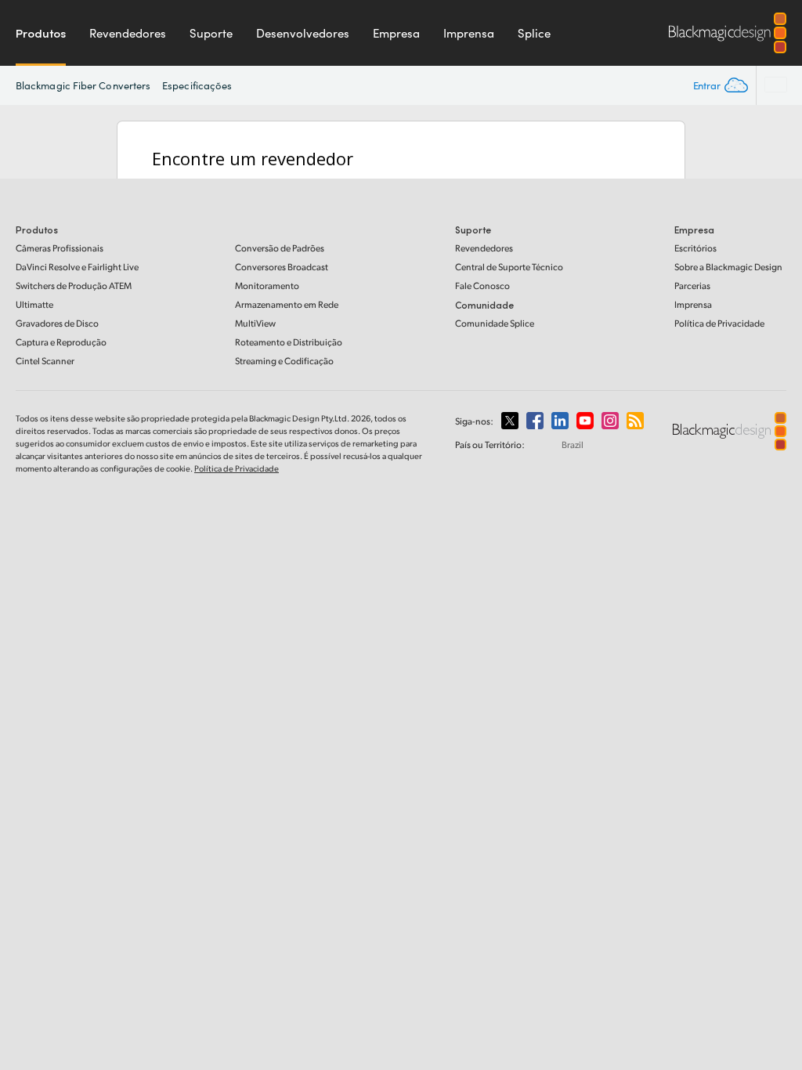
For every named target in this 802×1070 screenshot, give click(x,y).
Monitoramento (267, 285)
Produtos (41, 33)
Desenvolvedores (302, 33)
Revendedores (127, 33)
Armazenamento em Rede (286, 304)
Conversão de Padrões (279, 248)
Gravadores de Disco (57, 323)
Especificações (197, 85)
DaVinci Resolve (77, 267)
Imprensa (468, 33)
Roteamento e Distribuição (288, 342)
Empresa (396, 33)
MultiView (255, 323)
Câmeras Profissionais (59, 248)
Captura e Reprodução (61, 342)
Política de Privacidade (719, 323)
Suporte (211, 33)
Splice (534, 33)
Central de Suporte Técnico (509, 267)
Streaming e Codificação (284, 361)
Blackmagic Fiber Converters (83, 85)
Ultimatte (34, 304)
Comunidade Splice (494, 323)
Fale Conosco (482, 285)
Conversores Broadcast (281, 267)
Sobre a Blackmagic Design (728, 267)
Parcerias (692, 285)
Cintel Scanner (45, 361)
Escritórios (695, 248)
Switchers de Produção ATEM (74, 285)
